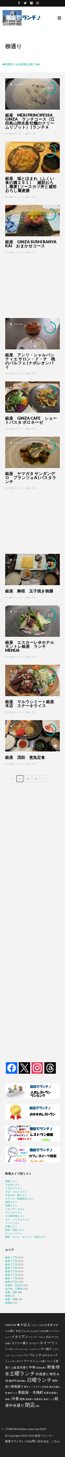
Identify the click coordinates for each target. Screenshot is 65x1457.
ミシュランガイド (14, 1361)
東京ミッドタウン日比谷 (36, 1386)
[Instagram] (37, 1067)
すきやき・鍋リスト (16, 1195)
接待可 (12, 1380)
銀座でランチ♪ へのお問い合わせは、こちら (32, 1441)
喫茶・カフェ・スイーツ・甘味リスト (25, 1236)
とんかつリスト (13, 1188)
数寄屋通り (22, 1381)
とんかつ (35, 1330)
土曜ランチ (22, 1373)
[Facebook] (11, 1067)
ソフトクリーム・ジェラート (26, 1349)
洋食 (15, 1398)
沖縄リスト (11, 1205)
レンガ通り (41, 1361)
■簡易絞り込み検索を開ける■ (21, 64)
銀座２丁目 (31, 373)
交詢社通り (41, 1368)
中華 (32, 1367)
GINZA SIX (10, 1325)
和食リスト (11, 1181)
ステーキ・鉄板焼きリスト (19, 1198)
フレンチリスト (13, 1212)
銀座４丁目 (11, 1267)
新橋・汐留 (11, 1299)
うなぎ (41, 1325)
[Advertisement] (32, 285)
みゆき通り (45, 1331)
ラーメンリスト (13, 1233)
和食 (51, 1366)
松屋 (46, 1392)
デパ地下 (46, 1349)
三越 (13, 1367)
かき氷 (49, 1324)
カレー (50, 1337)
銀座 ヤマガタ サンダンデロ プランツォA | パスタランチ (30, 477)
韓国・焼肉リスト (15, 1229)
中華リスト (11, 1226)
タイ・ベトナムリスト (17, 1219)
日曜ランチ (39, 1380)
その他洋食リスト (15, 1215)
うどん (34, 1325)
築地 (7, 1295)
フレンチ (35, 1355)
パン (25, 1355)
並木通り (22, 1367)
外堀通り (42, 1374)
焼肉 (22, 1398)
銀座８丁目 (11, 1281)
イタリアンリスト (15, 1208)
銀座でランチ (15, 134)
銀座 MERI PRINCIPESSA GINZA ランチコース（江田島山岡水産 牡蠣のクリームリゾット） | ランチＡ (30, 121)
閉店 (30, 1405)
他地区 (8, 1302)
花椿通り (29, 1399)
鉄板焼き (38, 1399)
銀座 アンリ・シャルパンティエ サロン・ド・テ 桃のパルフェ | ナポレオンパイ (30, 360)
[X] (24, 1067)
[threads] (50, 1067)
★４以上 (24, 1325)
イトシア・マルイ (36, 1337)
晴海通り (17, 1386)
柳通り (8, 1399)
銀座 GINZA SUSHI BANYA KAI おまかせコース (31, 243)
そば (18, 1330)
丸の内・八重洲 (13, 1288)
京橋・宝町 (11, 1292)
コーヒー (34, 1343)
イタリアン (19, 1337)
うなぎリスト (12, 1184)
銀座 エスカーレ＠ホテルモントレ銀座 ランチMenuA (29, 646)
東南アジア (12, 1393)
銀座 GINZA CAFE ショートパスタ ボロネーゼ (31, 420)
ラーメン (30, 1361)
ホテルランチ (50, 1355)
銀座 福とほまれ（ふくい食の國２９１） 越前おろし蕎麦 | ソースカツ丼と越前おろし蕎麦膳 (31, 184)
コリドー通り (19, 1343)
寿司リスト (11, 1202)
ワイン (50, 1361)
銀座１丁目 (31, 134)
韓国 (37, 1406)
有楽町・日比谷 (13, 1285)
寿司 (52, 1374)
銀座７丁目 (11, 1278)
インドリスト (12, 1222)
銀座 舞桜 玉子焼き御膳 (29, 590)
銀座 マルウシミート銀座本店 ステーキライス (29, 703)
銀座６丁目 (11, 1274)
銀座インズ (49, 1399)
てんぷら (25, 1330)
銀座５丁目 (11, 1271)
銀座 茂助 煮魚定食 (25, 757)
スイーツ (47, 1342)
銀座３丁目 (11, 1264)
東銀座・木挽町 (30, 1392)
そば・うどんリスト (16, 1191)
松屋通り (53, 1392)
